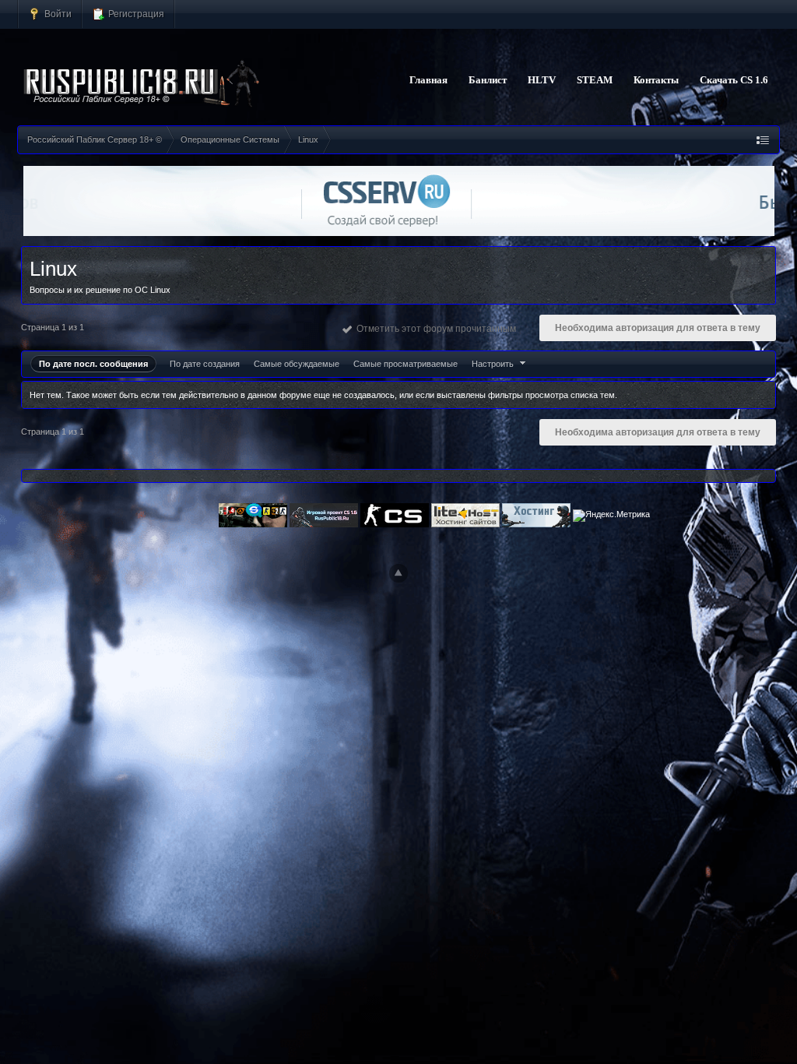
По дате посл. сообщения (93, 363)
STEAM (595, 80)
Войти (57, 14)
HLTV (542, 80)
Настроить (494, 363)
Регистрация (135, 14)
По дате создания (205, 363)
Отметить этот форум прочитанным (434, 328)
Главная (428, 80)
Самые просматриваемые (405, 363)
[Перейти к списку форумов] (142, 84)
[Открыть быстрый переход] (762, 139)
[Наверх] (398, 573)
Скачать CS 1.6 (734, 80)
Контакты (656, 80)
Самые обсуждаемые (296, 363)
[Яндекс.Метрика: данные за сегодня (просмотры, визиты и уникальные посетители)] (611, 515)
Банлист (488, 80)
